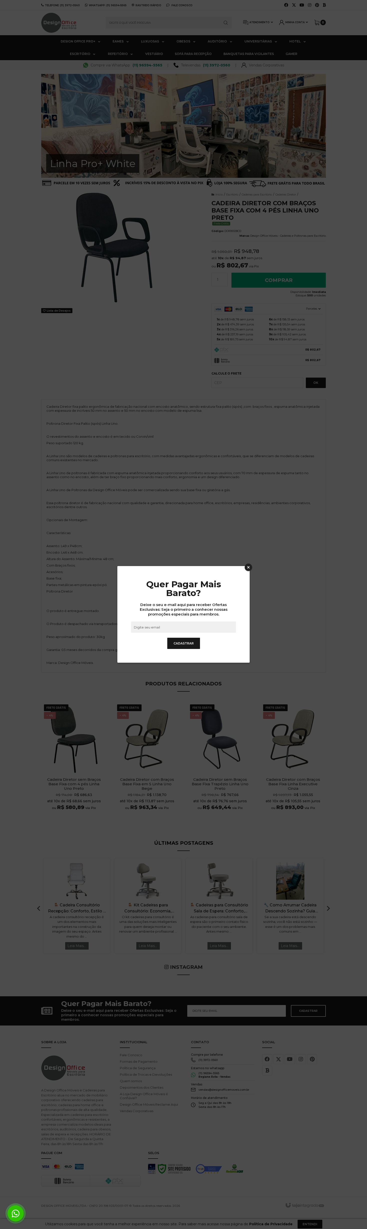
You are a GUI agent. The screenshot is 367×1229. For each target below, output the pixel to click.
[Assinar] (183, 643)
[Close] (248, 567)
